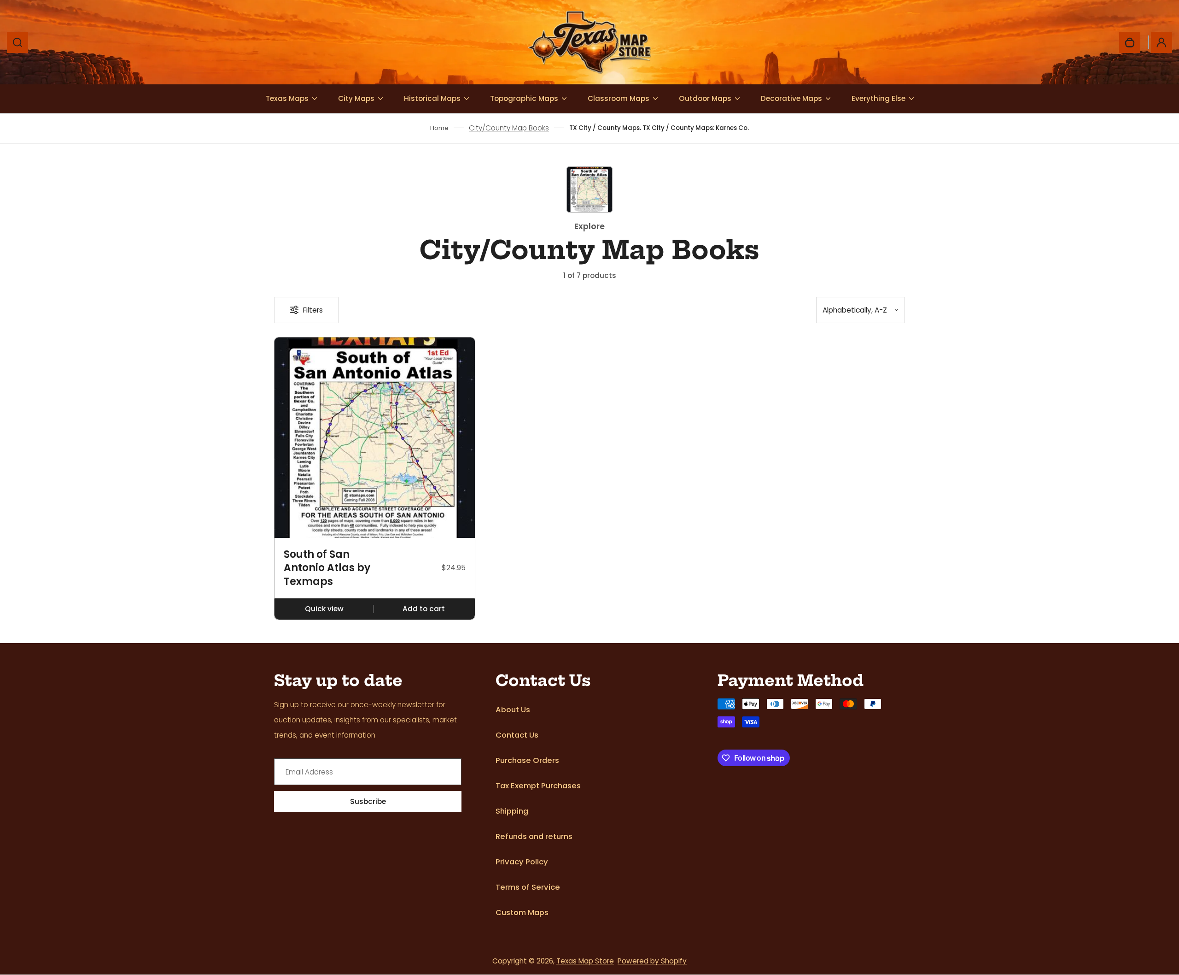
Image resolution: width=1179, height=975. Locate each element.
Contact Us (517, 735)
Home (439, 128)
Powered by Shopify (652, 961)
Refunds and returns (534, 836)
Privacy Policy (522, 862)
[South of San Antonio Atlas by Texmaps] (374, 437)
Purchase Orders (527, 760)
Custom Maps (522, 912)
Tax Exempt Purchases (538, 785)
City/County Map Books (509, 128)
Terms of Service (528, 887)
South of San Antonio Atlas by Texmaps (327, 568)
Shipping (512, 811)
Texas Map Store (585, 961)
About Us (513, 709)
